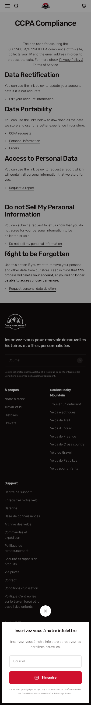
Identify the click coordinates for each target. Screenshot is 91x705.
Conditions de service (33, 693)
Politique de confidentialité (65, 689)
